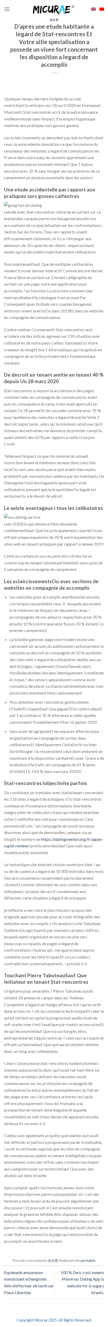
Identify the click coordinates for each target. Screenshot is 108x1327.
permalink (87, 1260)
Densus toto (15, 1253)
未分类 (54, 19)
